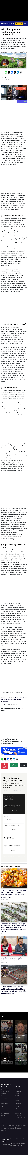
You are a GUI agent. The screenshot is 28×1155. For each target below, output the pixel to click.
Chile (2, 1106)
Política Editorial (5, 1091)
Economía (18, 1125)
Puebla (21, 52)
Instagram (18, 1091)
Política (3, 1125)
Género (12, 1127)
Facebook (17, 1089)
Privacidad (4, 1098)
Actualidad (18, 1108)
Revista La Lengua (20, 1117)
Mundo (3, 1115)
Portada (17, 1106)
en (21, 1145)
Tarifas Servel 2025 (15, 1143)
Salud (7, 1127)
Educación (4, 1128)
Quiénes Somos (5, 1089)
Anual (22, 790)
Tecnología (18, 1128)
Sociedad (23, 1127)
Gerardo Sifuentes (7, 78)
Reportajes (18, 1115)
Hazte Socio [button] (19, 23)
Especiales (17, 1127)
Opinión (17, 1111)
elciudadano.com (9, 743)
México (16, 52)
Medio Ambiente (10, 1125)
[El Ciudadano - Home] (7, 23)
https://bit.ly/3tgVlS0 (10, 739)
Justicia (3, 1127)
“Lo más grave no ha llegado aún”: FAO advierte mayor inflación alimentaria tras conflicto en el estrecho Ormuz (14, 893)
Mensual (16, 790)
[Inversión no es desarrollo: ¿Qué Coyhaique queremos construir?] (14, 946)
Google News (5, 767)
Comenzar (14, 829)
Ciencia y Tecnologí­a (6, 52)
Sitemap (23, 1143)
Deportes (3, 1130)
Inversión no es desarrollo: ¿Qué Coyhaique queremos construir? (11, 959)
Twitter (17, 1093)
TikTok (16, 1098)
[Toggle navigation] (25, 23)
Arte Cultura (10, 1128)
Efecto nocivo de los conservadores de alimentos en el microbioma (14, 699)
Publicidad (3, 1093)
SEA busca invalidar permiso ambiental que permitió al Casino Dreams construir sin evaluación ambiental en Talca (13, 990)
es (18, 1145)
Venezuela (3, 1111)
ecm (25, 52)
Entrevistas (18, 1113)
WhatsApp (14, 766)
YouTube (23, 766)
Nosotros (12, 1138)
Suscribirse (14, 810)
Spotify (17, 1100)
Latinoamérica (5, 1113)
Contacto (3, 1096)
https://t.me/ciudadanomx (12, 741)
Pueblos (24, 1125)
